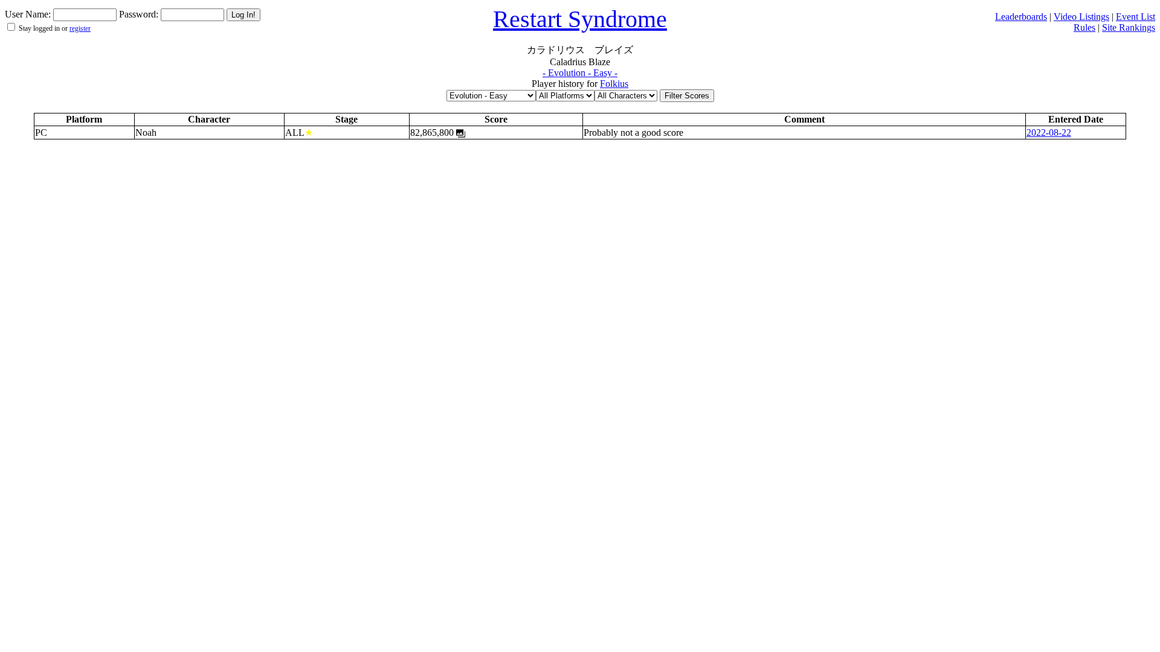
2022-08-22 (1048, 132)
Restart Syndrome (580, 19)
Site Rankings (1128, 27)
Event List (1135, 16)
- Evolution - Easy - (580, 73)
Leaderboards (1021, 16)
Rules (1084, 27)
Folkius (614, 83)
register (80, 28)
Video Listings (1081, 16)
